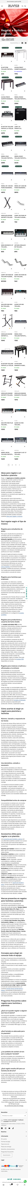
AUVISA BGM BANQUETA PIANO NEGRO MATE (19, 364)
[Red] (25, 43)
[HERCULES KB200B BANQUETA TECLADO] (20, 380)
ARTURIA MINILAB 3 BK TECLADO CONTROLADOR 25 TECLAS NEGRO (20, 246)
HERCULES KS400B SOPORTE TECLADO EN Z (6, 394)
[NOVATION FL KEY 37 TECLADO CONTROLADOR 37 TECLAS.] (20, 440)
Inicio (3, 38)
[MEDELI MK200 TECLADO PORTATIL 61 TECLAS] (20, 84)
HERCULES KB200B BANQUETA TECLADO (20, 394)
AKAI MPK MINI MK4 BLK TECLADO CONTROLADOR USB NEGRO (7, 305)
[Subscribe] (25, 1115)
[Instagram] (5, 1128)
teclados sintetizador (20, 700)
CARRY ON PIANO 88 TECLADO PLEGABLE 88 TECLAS (7, 276)
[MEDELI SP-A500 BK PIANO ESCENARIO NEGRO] (20, 173)
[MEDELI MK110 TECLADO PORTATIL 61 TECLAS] (7, 440)
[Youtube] (9, 1128)
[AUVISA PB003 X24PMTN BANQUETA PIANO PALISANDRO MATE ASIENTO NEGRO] (7, 84)
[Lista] (22, 43)
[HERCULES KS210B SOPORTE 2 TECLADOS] (7, 321)
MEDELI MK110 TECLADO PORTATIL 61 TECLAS (7, 453)
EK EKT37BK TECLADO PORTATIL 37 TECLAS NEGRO (7, 68)
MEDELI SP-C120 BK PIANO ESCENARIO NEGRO (7, 187)
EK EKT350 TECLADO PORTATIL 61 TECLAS (7, 364)
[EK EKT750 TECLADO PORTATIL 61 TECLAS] (7, 114)
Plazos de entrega (6, 1146)
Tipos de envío (5, 1144)
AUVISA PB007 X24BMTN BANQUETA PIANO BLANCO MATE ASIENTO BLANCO (20, 68)
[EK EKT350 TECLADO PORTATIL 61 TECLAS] (7, 351)
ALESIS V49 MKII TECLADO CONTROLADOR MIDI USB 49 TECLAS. (20, 305)
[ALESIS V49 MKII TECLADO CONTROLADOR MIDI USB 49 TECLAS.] (20, 292)
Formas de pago (5, 1141)
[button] (22, 6)
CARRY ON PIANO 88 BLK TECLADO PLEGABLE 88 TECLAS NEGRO (20, 276)
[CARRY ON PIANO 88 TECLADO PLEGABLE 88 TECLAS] (7, 262)
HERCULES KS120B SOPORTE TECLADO (6, 216)
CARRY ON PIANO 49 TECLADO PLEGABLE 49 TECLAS (20, 216)
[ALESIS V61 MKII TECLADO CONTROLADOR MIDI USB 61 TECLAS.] (20, 410)
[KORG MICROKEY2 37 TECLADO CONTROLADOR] (7, 232)
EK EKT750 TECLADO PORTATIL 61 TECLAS (7, 127)
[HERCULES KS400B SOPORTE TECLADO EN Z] (7, 380)
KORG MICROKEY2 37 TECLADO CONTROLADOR (7, 246)
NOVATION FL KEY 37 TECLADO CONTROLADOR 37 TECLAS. (20, 453)
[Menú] (2, 6)
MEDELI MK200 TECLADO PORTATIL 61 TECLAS (20, 98)
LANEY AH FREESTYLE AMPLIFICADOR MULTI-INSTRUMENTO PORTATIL (20, 127)
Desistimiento (6, 1155)
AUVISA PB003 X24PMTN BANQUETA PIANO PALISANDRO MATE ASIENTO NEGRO (7, 98)
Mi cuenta (4, 1139)
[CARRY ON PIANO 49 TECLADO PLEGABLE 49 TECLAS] (20, 203)
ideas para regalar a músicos (14, 516)
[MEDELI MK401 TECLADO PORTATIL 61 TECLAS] (20, 143)
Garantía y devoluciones (8, 1149)
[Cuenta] (24, 1185)
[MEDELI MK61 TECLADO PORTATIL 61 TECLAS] (20, 321)
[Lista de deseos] (17, 1185)
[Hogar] (3, 1185)
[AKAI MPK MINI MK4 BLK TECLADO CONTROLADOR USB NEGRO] (7, 292)
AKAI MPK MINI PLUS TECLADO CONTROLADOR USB (7, 424)
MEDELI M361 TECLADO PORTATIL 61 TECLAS (7, 157)
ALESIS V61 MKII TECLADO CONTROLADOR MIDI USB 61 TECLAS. (20, 424)
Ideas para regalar (10, 38)
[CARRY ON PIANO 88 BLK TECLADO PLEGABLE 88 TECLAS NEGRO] (20, 262)
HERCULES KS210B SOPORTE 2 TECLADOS (6, 335)
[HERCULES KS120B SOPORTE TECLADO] (7, 203)
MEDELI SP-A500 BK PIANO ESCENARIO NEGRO (20, 187)
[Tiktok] (13, 1128)
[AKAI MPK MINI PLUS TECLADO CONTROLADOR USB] (7, 410)
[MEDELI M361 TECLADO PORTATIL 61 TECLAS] (7, 143)
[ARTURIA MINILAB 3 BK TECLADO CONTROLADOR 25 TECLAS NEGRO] (20, 232)
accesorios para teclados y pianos (12, 839)
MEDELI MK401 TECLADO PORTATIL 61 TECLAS (20, 157)
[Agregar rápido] (11, 61)
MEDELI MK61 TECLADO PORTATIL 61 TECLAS (20, 335)
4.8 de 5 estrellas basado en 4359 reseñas (14, 1182)
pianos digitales (5, 566)
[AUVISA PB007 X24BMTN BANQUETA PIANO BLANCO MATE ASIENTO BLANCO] (20, 55)
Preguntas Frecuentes (7, 1151)
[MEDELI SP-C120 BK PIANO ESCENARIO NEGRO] (7, 173)
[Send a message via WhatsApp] (25, 1181)
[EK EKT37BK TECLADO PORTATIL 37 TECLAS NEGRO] (7, 55)
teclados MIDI (20, 659)
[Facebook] (2, 1128)
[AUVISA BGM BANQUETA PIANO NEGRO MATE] (20, 351)
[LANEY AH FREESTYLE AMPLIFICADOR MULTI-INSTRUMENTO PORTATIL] (20, 114)
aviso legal (14, 1119)
